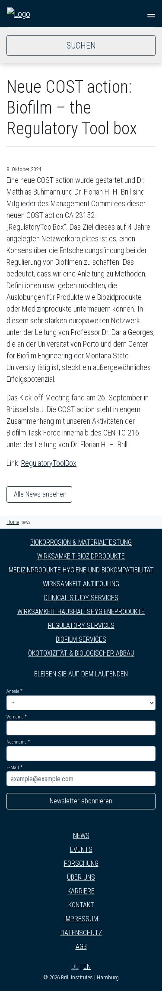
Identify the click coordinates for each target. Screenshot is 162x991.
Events (81, 849)
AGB (81, 946)
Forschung (81, 863)
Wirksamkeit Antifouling (81, 584)
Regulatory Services (81, 625)
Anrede (12, 691)
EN (87, 966)
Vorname (14, 717)
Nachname (16, 742)
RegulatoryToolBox (48, 463)
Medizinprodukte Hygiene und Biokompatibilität (81, 570)
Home (12, 522)
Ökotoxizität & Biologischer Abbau (81, 653)
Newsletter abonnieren (81, 801)
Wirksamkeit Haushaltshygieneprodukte (81, 612)
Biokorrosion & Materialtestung (81, 542)
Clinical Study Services (81, 598)
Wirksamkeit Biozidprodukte (81, 556)
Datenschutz (81, 933)
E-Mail (12, 767)
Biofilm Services (81, 639)
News (81, 836)
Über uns (81, 877)
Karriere (81, 891)
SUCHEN (81, 45)
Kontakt (81, 905)
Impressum (81, 919)
